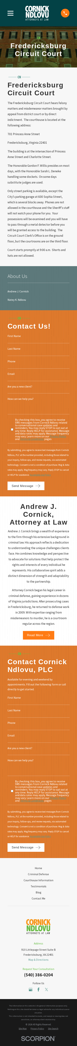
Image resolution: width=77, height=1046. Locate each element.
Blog (38, 892)
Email (11, 374)
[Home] (37, 13)
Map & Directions (38, 959)
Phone (11, 361)
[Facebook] (38, 990)
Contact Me (38, 898)
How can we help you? (20, 399)
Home (38, 868)
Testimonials (38, 886)
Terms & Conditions (32, 439)
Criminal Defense (38, 874)
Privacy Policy (58, 436)
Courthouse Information (38, 880)
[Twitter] (47, 990)
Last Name (14, 348)
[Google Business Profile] (31, 990)
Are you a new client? (20, 386)
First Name (14, 336)
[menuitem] (39, 291)
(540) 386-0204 (38, 975)
